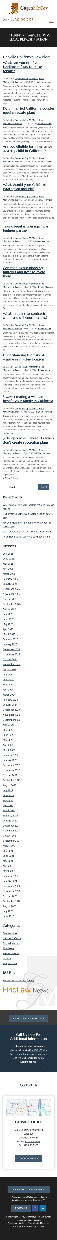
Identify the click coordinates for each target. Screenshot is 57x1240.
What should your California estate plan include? (25, 187)
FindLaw (40, 1226)
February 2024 (10, 699)
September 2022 (12, 780)
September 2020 (12, 901)
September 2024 (12, 664)
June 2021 (8, 855)
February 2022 (10, 815)
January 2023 (10, 760)
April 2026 (8, 568)
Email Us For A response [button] (28, 1018)
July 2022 (8, 790)
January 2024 (10, 704)
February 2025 (10, 639)
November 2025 (11, 594)
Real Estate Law (43, 82)
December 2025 (11, 588)
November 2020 (11, 891)
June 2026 (8, 558)
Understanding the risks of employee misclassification (23, 357)
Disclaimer (12, 1223)
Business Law (42, 241)
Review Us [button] (21, 1208)
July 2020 (8, 911)
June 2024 (8, 679)
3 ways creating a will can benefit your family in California (28, 399)
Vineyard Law (43, 453)
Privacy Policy (34, 1223)
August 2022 (9, 785)
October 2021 (10, 835)
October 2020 (10, 896)
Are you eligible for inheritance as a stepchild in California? (27, 148)
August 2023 (9, 725)
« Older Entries (10, 478)
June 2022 (8, 795)
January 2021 (10, 881)
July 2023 (8, 729)
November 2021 (11, 830)
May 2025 (8, 624)
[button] (51, 21)
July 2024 (8, 674)
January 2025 (10, 644)
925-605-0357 (24, 19)
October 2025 (10, 599)
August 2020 (9, 906)
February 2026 (10, 578)
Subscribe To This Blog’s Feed (18, 980)
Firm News (8, 948)
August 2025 (9, 609)
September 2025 (12, 604)
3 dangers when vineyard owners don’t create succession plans (28, 440)
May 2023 (8, 740)
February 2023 (10, 755)
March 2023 (9, 750)
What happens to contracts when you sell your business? (25, 315)
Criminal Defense (12, 938)
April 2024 (8, 689)
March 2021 (9, 871)
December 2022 (11, 765)
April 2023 (8, 745)
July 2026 (8, 553)
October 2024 (10, 659)
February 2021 (10, 876)
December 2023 (11, 709)
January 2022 (10, 820)
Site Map (22, 1223)
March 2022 (9, 810)
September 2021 (12, 840)
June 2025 (8, 619)
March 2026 (9, 573)
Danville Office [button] (28, 1158)
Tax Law (7, 958)
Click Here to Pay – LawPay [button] (29, 1189)
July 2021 (8, 850)
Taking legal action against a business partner (25, 228)
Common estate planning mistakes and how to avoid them (24, 272)
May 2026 (8, 563)
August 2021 (9, 845)
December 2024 (11, 649)
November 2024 (11, 654)
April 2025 (8, 629)
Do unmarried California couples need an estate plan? (28, 110)
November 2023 (11, 714)
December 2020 (11, 886)
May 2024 (8, 684)
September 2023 (12, 719)
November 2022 (11, 770)
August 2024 (9, 669)
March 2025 (9, 634)
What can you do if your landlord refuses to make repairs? (22, 66)
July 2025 (8, 614)
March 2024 (9, 694)
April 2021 (8, 866)
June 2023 (8, 735)
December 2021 (11, 825)
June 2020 (8, 916)
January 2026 (10, 583)
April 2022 (8, 805)
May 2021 (8, 860)
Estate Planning (45, 123)
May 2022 (8, 800)
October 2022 (10, 775)
